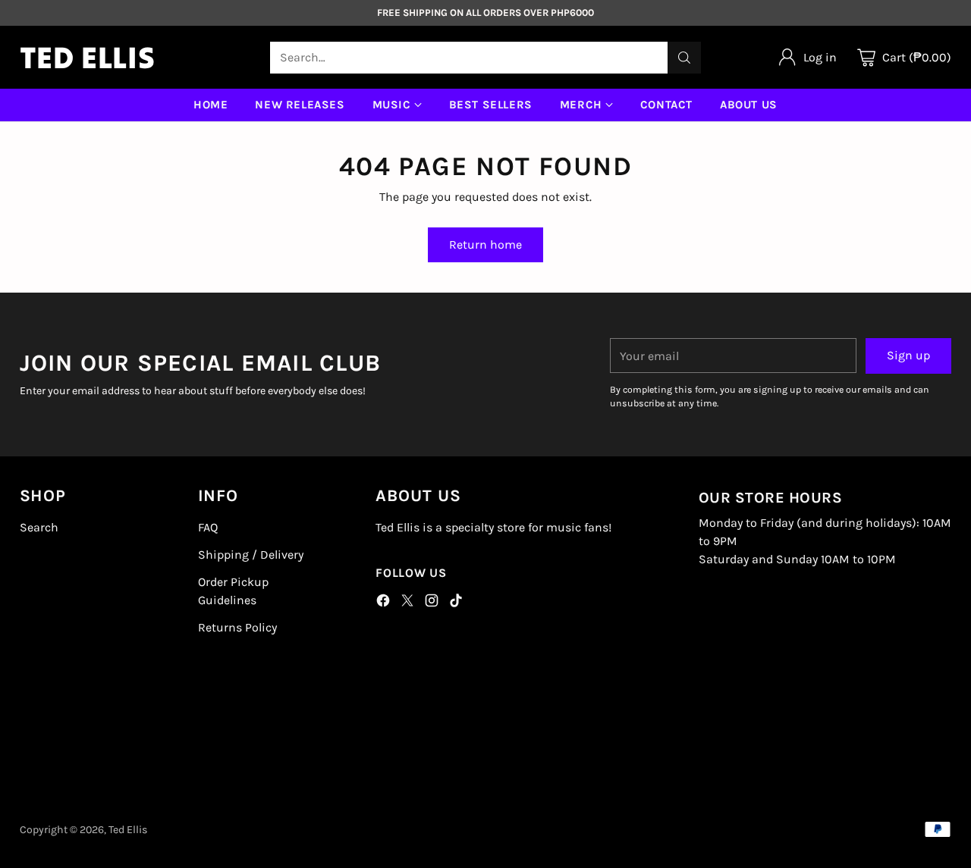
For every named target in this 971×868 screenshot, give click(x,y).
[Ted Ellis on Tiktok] (456, 603)
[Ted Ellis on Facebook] (383, 603)
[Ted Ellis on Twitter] (407, 603)
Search (39, 527)
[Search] (684, 58)
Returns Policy (237, 627)
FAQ (208, 527)
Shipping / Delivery (250, 554)
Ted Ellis (127, 829)
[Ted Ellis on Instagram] (432, 603)
